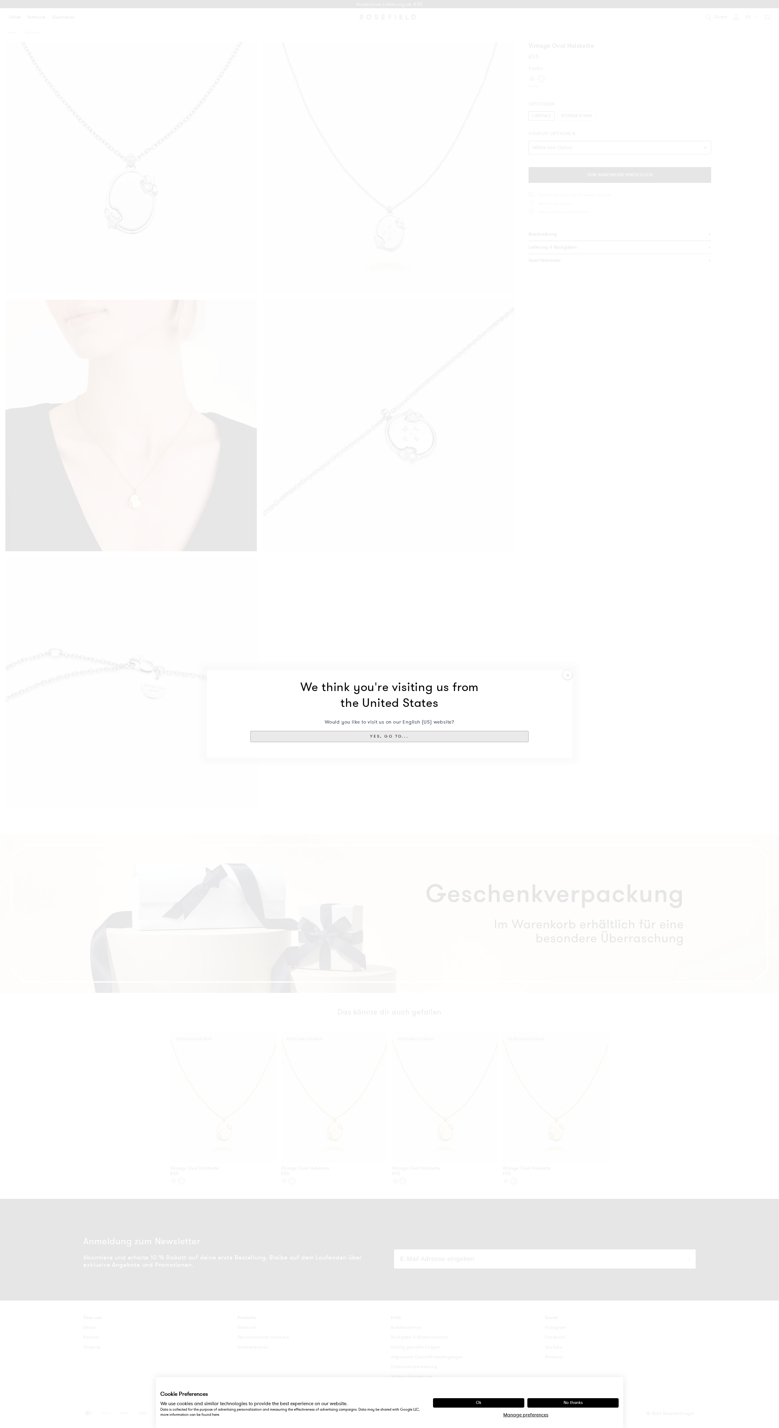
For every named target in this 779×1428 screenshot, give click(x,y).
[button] (389, 736)
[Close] (567, 674)
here (215, 1414)
